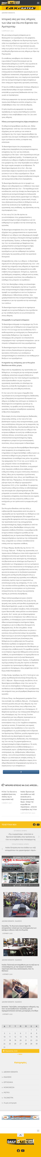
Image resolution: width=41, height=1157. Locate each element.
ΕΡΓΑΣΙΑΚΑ (8, 1082)
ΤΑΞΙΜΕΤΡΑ (8, 1098)
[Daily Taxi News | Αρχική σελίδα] (13, 3)
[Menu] (38, 3)
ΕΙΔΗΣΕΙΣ (18, 921)
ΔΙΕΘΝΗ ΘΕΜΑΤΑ (8, 13)
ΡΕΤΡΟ (7, 1093)
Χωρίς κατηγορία (10, 1103)
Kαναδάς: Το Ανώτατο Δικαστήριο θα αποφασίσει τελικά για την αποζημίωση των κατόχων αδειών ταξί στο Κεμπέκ (19, 928)
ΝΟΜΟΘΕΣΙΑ (9, 1087)
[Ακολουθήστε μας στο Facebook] (34, 824)
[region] (20, 8)
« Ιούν (19, 1054)
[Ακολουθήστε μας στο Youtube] (38, 824)
